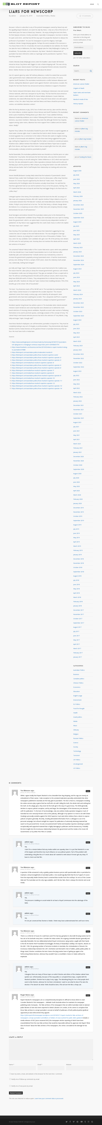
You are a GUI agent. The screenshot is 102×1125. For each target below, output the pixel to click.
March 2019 (77, 546)
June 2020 (76, 482)
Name (11, 1064)
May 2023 (76, 333)
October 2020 (77, 465)
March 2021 (77, 444)
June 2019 (76, 533)
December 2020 (78, 456)
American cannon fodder (81, 84)
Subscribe (77, 53)
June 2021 (76, 431)
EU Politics (76, 704)
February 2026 (78, 196)
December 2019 (78, 508)
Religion (75, 734)
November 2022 (78, 358)
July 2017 (76, 631)
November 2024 (78, 260)
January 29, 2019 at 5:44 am (28, 997)
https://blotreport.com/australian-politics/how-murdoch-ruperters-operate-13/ (37, 386)
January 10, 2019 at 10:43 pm (32, 844)
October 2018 (77, 567)
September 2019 (78, 520)
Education (76, 691)
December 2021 (78, 405)
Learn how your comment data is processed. (49, 1098)
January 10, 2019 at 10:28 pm (28, 792)
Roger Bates (25, 995)
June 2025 (76, 230)
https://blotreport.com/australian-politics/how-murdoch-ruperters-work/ (35, 355)
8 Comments (86, 16)
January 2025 (77, 252)
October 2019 (77, 516)
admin (13, 16)
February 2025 (78, 247)
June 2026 (76, 179)
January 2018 (77, 606)
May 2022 (76, 384)
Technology (77, 751)
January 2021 (77, 452)
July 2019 (76, 529)
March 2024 (77, 290)
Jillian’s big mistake (85, 139)
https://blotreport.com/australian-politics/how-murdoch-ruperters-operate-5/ (36, 365)
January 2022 (77, 401)
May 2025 (76, 235)
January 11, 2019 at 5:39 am (32, 968)
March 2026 (77, 192)
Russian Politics (78, 738)
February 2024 (78, 294)
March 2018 (77, 597)
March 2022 (77, 392)
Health (75, 713)
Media (53, 16)
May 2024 (76, 282)
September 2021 (78, 418)
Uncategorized (78, 764)
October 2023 (77, 311)
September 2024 (78, 264)
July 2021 (76, 427)
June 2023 (76, 328)
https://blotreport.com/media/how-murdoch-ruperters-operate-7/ (33, 370)
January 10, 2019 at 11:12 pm (28, 869)
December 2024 (78, 256)
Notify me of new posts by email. (22, 1086)
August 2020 (77, 474)
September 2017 (78, 623)
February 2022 (78, 397)
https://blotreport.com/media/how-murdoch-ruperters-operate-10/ (33, 378)
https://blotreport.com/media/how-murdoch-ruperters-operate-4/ (33, 363)
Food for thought (78, 708)
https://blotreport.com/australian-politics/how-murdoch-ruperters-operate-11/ (37, 381)
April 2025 (76, 239)
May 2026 (76, 183)
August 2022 (77, 371)
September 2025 (78, 218)
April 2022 (76, 388)
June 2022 (76, 380)
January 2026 (77, 200)
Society (75, 747)
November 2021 (78, 410)
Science (75, 743)
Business (76, 674)
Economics (76, 687)
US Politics (76, 768)
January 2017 (77, 657)
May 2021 (76, 435)
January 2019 (77, 555)
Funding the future (85, 157)
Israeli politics (77, 717)
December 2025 (78, 205)
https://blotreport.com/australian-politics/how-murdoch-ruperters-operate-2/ (36, 357)
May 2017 (76, 640)
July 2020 (76, 478)
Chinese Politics (78, 683)
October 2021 (77, 414)
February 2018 (78, 601)
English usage (77, 696)
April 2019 (76, 542)
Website (68, 1064)
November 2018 (78, 563)
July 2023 (76, 324)
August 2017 (77, 627)
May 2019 (76, 537)
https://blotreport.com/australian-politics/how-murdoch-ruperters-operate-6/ (36, 368)
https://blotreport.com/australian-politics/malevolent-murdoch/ (32, 352)
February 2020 (78, 499)
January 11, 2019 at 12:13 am (32, 895)
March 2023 (77, 341)
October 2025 (77, 213)
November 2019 (78, 512)
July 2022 (76, 375)
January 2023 (77, 350)
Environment (77, 700)
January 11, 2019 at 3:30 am (32, 915)
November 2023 (78, 307)
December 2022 (78, 354)
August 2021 (77, 422)
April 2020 (76, 491)
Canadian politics (78, 679)
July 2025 (76, 226)
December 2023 (78, 303)
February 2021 (78, 448)
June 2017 (76, 636)
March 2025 (77, 243)
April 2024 (76, 286)
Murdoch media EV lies (80, 99)
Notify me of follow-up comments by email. (25, 1079)
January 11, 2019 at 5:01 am (28, 933)
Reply (87, 791)
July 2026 (76, 175)
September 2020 (78, 469)
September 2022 (78, 367)
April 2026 (76, 188)
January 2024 (77, 299)
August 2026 (77, 171)
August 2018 (77, 576)
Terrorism (76, 755)
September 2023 (78, 316)
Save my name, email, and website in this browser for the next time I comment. (36, 1074)
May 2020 (76, 486)
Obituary (76, 730)
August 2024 (77, 269)
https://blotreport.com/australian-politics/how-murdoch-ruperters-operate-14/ (37, 388)
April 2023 (76, 337)
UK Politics (76, 760)
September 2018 (78, 572)
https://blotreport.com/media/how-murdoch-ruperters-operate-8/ (33, 373)
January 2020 (77, 503)
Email (40, 1064)
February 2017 (78, 653)
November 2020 (78, 461)
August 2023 (77, 320)
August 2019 (77, 525)
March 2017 (77, 648)
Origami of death (78, 88)
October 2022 (77, 363)
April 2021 (76, 439)
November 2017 (78, 614)
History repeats (78, 104)
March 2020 (77, 495)
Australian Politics (43, 16)
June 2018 (76, 584)
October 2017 (77, 619)
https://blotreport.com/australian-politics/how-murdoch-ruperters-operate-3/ (36, 360)
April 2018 (76, 593)
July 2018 (76, 580)
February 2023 (78, 346)
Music (75, 725)
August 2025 (77, 222)
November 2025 (78, 209)
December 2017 (78, 610)
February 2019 (78, 550)
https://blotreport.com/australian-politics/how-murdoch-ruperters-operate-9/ (36, 375)
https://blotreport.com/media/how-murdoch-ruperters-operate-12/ (33, 383)
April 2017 (76, 644)
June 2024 (76, 277)
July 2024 (76, 273)
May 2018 (76, 589)
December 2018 (78, 559)
